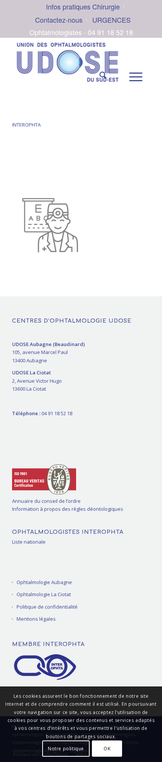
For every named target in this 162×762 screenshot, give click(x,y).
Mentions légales (36, 618)
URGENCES (111, 20)
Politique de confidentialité (47, 606)
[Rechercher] (99, 76)
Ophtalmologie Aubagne (44, 582)
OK (107, 748)
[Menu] (132, 76)
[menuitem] (83, 6)
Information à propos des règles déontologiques (67, 508)
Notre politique (66, 748)
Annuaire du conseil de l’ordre (46, 501)
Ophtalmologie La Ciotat (44, 594)
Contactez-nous (59, 20)
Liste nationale (29, 541)
